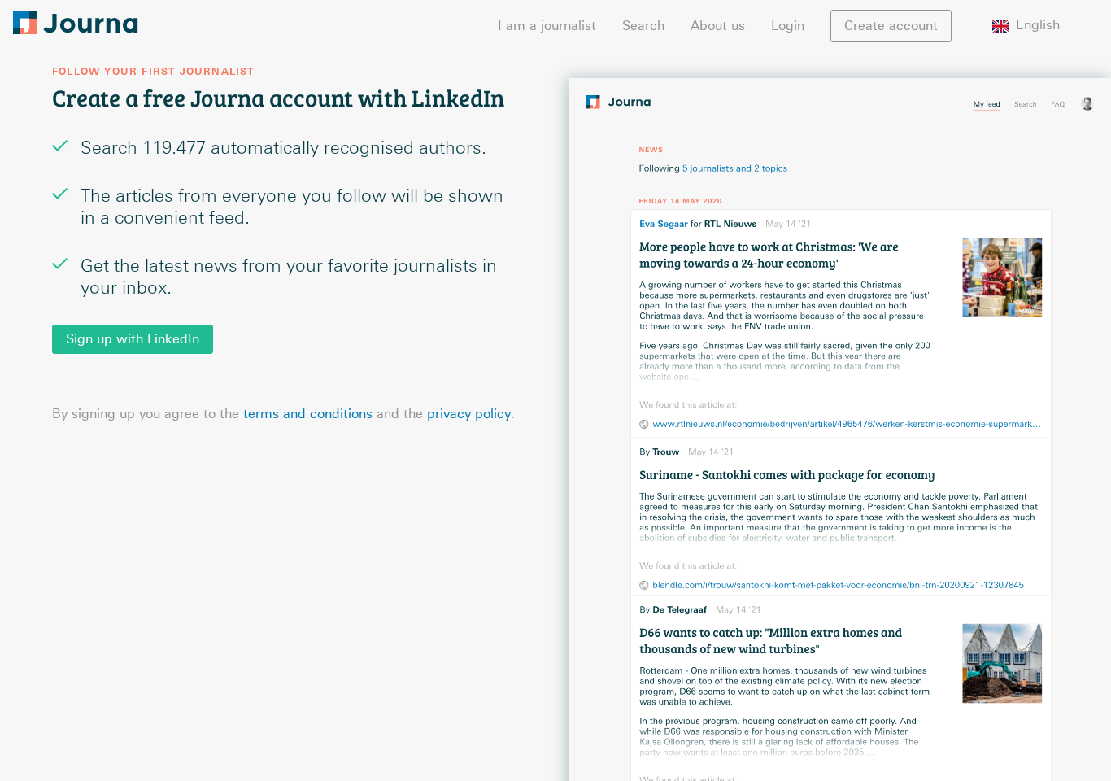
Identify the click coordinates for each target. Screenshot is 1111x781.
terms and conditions (308, 413)
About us (718, 25)
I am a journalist (547, 25)
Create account (891, 25)
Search (643, 25)
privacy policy (469, 413)
